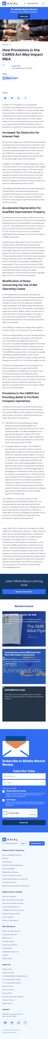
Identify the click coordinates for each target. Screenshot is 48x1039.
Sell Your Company (9, 896)
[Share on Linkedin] (18, 98)
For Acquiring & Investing (11, 979)
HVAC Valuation (8, 917)
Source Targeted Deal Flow (12, 855)
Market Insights (12, 78)
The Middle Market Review (24, 9)
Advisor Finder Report (10, 920)
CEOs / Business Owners (11, 931)
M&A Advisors (7, 938)
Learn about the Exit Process (12, 903)
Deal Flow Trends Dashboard (12, 865)
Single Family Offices (9, 945)
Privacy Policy (7, 993)
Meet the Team (7, 986)
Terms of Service (8, 990)
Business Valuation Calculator (13, 900)
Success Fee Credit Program (12, 997)
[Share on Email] (5, 98)
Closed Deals (7, 862)
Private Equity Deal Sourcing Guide (14, 879)
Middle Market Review (10, 872)
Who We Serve (8, 926)
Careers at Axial (8, 973)
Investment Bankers (9, 935)
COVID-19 (6, 44)
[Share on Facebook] (25, 98)
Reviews (5, 858)
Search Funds (7, 958)
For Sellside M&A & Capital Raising (14, 976)
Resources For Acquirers (13, 850)
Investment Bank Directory (12, 875)
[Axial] (10, 3)
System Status (7, 1003)
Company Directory (9, 882)
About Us (6, 964)
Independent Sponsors (10, 952)
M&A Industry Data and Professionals (15, 886)
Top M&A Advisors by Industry (13, 910)
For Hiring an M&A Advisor (11, 983)
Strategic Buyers (8, 941)
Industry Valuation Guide (11, 914)
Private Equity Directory (11, 907)
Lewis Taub (16, 66)
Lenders (5, 955)
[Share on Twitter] (12, 98)
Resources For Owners (12, 892)
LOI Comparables (8, 869)
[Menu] (43, 3)
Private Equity (7, 948)
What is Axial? (7, 969)
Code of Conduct (8, 1000)
